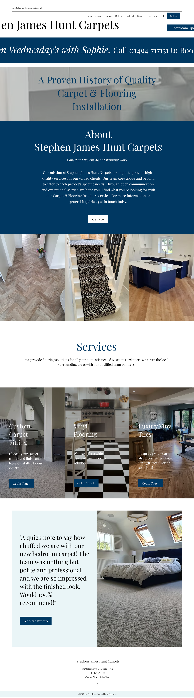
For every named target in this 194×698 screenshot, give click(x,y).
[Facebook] (163, 16)
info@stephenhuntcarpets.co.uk (97, 668)
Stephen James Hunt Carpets (98, 661)
